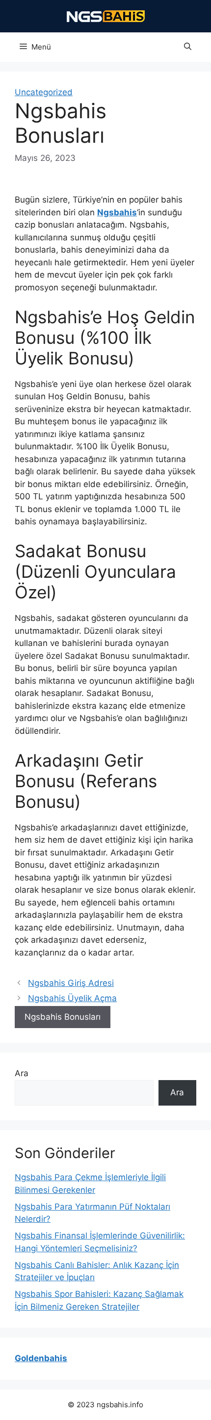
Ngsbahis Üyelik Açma (72, 998)
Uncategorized (44, 92)
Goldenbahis (41, 1358)
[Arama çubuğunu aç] (187, 47)
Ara (21, 1073)
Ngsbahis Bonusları (63, 1017)
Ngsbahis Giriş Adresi (71, 983)
